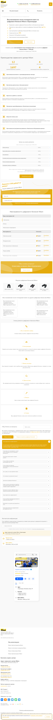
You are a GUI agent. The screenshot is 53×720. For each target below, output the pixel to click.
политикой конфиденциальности (32, 203)
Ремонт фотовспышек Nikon (15, 653)
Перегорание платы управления (10, 255)
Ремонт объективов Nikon (14, 651)
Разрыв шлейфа (6, 250)
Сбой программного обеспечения (10, 246)
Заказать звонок (26, 270)
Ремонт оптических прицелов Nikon (17, 648)
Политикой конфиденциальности (38, 529)
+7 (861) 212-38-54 (23, 3)
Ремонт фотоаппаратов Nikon (15, 645)
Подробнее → (46, 236)
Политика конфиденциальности (26, 710)
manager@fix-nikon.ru (6, 677)
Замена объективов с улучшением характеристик (12, 151)
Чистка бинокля (5, 154)
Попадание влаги (7, 241)
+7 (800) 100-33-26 (35, 3)
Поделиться (2, 699)
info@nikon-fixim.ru (6, 673)
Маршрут (20, 578)
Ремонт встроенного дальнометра (9, 161)
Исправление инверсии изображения (9, 165)
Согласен (48, 716)
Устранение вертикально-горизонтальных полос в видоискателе (14, 158)
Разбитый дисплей (7, 236)
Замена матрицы (6, 147)
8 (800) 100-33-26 (5, 670)
